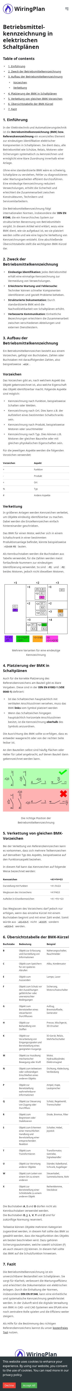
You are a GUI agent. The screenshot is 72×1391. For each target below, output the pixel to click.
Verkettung (20, 87)
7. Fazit (12, 109)
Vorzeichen (20, 82)
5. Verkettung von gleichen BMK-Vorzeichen (35, 98)
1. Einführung (16, 66)
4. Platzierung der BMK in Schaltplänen (32, 93)
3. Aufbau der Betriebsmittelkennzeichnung (35, 76)
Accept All (29, 1385)
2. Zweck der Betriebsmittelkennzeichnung (34, 71)
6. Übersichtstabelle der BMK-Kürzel (30, 104)
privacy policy (12, 1375)
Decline (9, 1385)
